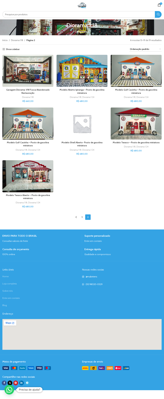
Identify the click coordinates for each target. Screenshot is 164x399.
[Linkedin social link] (21, 383)
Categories (81, 31)
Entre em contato (11, 298)
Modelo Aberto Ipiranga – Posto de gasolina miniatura (82, 91)
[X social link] (10, 383)
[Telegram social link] (27, 383)
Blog (4, 305)
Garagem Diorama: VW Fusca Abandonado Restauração (28, 91)
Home (5, 276)
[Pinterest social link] (15, 383)
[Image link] (26, 367)
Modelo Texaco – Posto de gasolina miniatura (136, 142)
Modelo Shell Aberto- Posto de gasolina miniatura (82, 144)
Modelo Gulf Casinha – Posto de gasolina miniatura (136, 91)
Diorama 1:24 (88, 97)
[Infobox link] (40, 238)
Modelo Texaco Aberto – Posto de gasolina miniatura (28, 197)
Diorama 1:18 (17, 40)
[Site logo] (82, 4)
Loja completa (9, 283)
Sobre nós (7, 290)
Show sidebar (13, 49)
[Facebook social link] (4, 383)
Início (5, 40)
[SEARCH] (158, 14)
